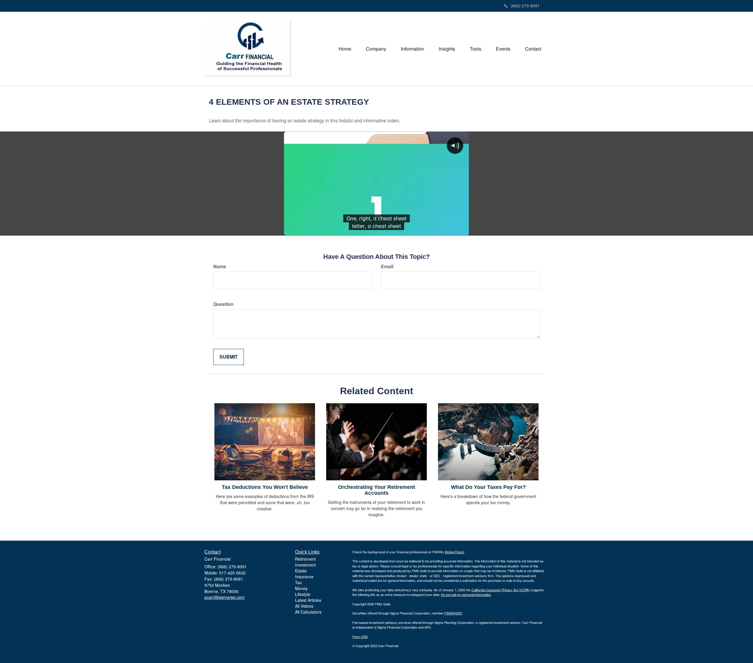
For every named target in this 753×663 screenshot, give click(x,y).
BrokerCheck (454, 551)
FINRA (449, 613)
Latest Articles (308, 600)
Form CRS (360, 636)
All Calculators (308, 612)
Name (219, 266)
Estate (301, 571)
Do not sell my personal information (466, 594)
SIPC (458, 613)
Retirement (305, 559)
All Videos (304, 606)
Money (301, 588)
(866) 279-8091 (525, 6)
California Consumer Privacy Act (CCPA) (501, 589)
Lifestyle (302, 594)
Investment (305, 565)
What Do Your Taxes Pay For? (488, 487)
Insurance (304, 576)
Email (387, 266)
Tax (298, 582)
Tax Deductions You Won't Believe (265, 487)
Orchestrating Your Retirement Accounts (376, 490)
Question (223, 304)
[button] (376, 48)
